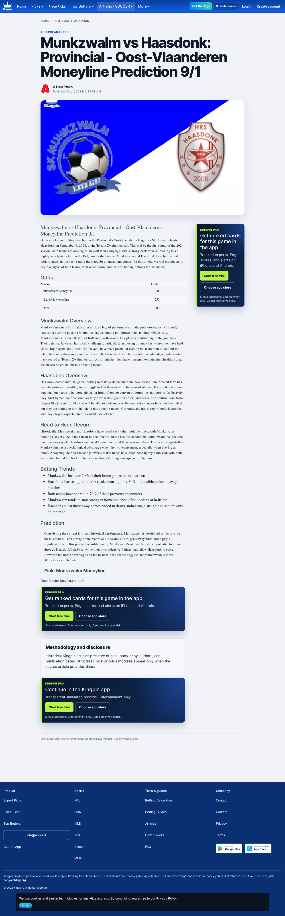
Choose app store (92, 616)
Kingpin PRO (36, 835)
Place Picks (57, 6)
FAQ (148, 846)
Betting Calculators (159, 800)
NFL (77, 800)
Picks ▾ (37, 6)
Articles (62, 21)
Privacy (221, 823)
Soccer (79, 846)
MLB (77, 823)
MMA (78, 858)
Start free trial (59, 616)
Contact (222, 800)
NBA (77, 812)
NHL (77, 835)
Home (21, 6)
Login (246, 6)
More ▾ (144, 6)
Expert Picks (13, 800)
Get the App (200, 6)
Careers (221, 812)
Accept (25, 905)
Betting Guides (156, 812)
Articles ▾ (116, 6)
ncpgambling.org (15, 880)
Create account (268, 6)
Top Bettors (12, 823)
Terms (220, 835)
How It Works (154, 835)
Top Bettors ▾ (82, 6)
